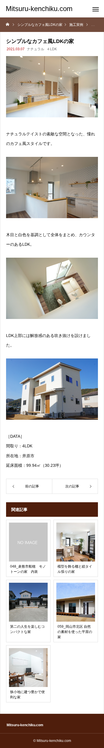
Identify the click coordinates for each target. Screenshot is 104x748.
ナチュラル (35, 49)
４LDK (52, 49)
